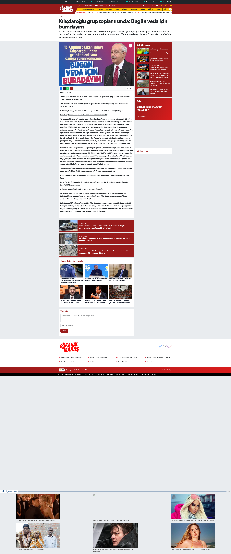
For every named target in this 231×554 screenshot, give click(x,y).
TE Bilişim (169, 370)
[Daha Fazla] (71, 88)
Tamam (154, 374)
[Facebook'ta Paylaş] (61, 88)
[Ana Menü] (170, 6)
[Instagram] (167, 346)
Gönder (64, 330)
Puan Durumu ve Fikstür (68, 362)
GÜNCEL (100, 9)
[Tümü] (170, 101)
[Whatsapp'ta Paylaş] (67, 88)
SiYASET (61, 17)
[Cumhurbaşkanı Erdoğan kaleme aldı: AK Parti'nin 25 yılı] (120, 270)
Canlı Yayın (111, 5)
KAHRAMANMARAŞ (88, 9)
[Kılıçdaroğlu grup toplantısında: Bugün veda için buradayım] (96, 64)
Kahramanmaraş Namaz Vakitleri (128, 357)
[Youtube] (170, 346)
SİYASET (125, 9)
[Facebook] (160, 346)
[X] (164, 346)
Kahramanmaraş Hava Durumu (98, 357)
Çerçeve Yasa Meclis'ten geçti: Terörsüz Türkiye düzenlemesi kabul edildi (119, 302)
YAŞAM (158, 9)
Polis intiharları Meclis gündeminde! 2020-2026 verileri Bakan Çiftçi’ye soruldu (71, 280)
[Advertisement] (153, 134)
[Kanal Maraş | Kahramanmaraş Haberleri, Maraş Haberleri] (66, 9)
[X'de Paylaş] (64, 88)
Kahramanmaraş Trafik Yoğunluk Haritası (158, 357)
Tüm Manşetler (94, 362)
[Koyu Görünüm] (161, 6)
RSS (62, 370)
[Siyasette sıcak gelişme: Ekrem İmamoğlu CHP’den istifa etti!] (96, 292)
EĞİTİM (150, 9)
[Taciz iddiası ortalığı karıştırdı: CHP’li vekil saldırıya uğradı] (71, 292)
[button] (170, 9)
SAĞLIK (142, 9)
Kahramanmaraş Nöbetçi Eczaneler (71, 357)
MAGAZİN (134, 9)
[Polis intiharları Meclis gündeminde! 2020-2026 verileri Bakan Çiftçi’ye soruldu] (71, 270)
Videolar (100, 5)
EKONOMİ (109, 9)
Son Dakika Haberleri (124, 362)
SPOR (117, 9)
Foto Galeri (88, 5)
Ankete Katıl (142, 116)
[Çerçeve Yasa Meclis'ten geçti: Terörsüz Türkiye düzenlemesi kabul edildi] (120, 292)
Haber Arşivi (150, 362)
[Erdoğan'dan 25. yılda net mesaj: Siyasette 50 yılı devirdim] (96, 270)
